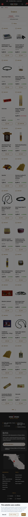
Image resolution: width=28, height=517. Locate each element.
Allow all (23, 514)
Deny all (4, 514)
